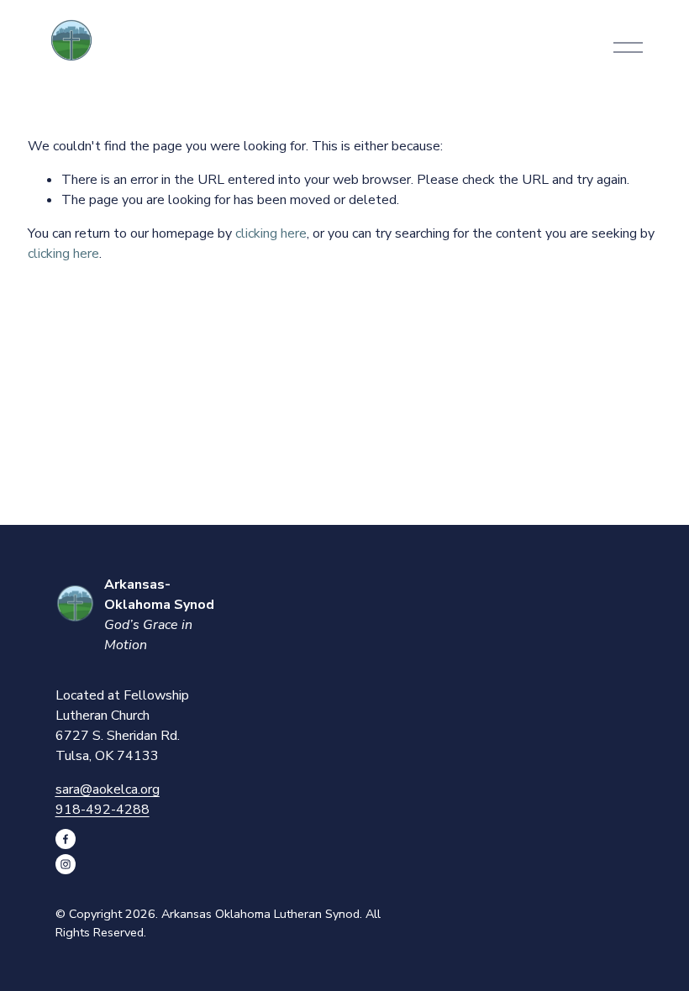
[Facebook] (65, 839)
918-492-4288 (102, 809)
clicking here (271, 233)
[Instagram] (65, 864)
